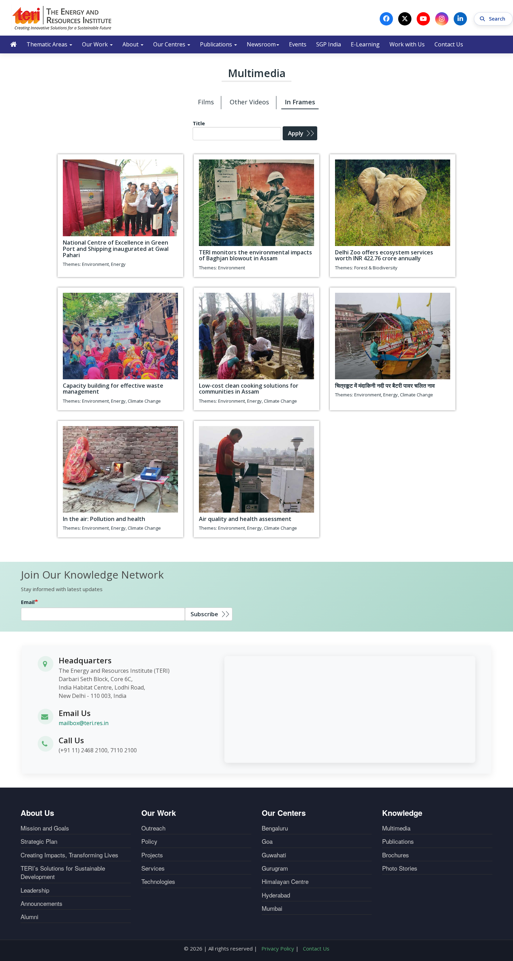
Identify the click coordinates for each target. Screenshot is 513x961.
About (131, 44)
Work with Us (407, 44)
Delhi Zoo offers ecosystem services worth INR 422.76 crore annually (384, 255)
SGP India (328, 44)
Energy (118, 264)
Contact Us (448, 44)
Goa (267, 841)
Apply (295, 133)
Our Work (95, 44)
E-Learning (365, 44)
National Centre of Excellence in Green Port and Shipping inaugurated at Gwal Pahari (116, 249)
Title (199, 123)
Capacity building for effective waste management (113, 389)
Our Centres (170, 44)
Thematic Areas (48, 44)
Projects (152, 855)
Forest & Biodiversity (375, 268)
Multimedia (396, 828)
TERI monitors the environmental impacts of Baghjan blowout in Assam (255, 255)
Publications (216, 44)
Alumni (29, 916)
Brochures (395, 855)
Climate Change (144, 401)
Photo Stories (399, 868)
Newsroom (261, 44)
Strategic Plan (39, 841)
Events (297, 44)
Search (498, 18)
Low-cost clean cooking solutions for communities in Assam (248, 389)
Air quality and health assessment (245, 519)
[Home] (62, 18)
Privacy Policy (277, 948)
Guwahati (274, 855)
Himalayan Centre (285, 881)
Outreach (153, 828)
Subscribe (204, 614)
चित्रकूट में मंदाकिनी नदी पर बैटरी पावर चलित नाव (385, 385)
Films (206, 102)
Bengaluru (275, 828)
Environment (95, 264)
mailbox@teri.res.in (84, 723)
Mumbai (272, 908)
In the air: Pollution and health (104, 519)
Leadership (35, 890)
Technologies (158, 881)
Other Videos (249, 102)
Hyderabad (276, 895)
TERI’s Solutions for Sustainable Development (63, 872)
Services (153, 868)
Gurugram (275, 868)
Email (28, 601)
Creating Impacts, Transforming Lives (69, 855)
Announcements (41, 903)
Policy (149, 841)
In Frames (300, 102)
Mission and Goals (45, 828)
